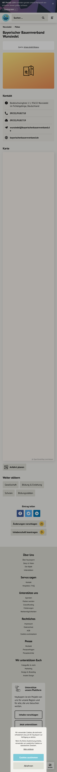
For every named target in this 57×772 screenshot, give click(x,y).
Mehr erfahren (29, 749)
